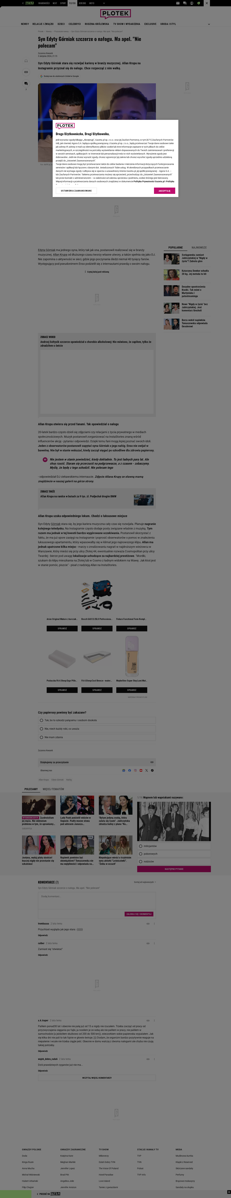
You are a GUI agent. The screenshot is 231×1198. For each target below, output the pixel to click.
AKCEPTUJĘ (164, 191)
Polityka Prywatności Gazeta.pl (149, 181)
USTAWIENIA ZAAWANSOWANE (76, 190)
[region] (115, 158)
